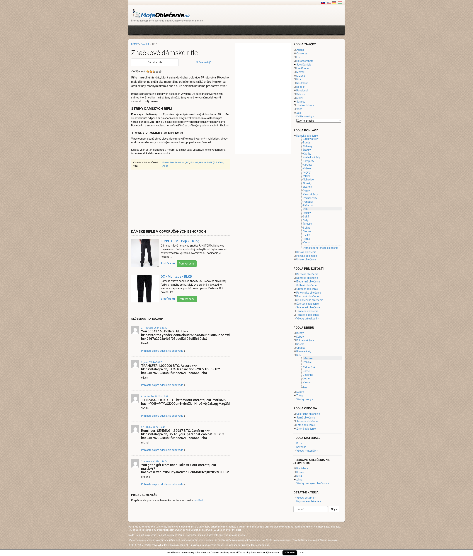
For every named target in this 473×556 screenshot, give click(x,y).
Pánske (307, 362)
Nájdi (334, 509)
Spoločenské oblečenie (309, 300)
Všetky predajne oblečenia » (312, 483)
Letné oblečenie (305, 425)
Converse (301, 53)
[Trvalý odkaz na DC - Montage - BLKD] (145, 290)
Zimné (307, 382)
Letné (306, 378)
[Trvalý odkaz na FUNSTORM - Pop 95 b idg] (145, 255)
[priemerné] (153, 71)
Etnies (165, 162)
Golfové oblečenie (306, 285)
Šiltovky (307, 224)
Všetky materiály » (307, 450)
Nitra (299, 476)
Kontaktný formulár (195, 535)
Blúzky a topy (311, 139)
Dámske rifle (155, 62)
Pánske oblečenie (306, 255)
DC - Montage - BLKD (176, 276)
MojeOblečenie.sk (144, 526)
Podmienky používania (218, 535)
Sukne (306, 227)
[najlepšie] (160, 71)
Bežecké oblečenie (307, 274)
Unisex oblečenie (306, 259)
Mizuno (300, 75)
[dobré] (157, 71)
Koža (299, 443)
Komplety (308, 161)
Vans (299, 109)
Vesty (306, 242)
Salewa (300, 94)
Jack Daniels (303, 64)
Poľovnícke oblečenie (308, 292)
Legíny (307, 172)
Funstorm (180, 162)
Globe (202, 162)
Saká (306, 216)
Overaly (307, 187)
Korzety (307, 164)
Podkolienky (310, 198)
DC (187, 162)
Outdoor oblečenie (307, 289)
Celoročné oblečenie (308, 414)
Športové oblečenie (307, 303)
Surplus (300, 101)
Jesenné (308, 375)
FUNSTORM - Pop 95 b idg (180, 241)
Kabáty (307, 153)
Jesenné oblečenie (307, 421)
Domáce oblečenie (307, 278)
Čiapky (307, 150)
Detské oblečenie (306, 252)
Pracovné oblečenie (307, 296)
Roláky (307, 213)
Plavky (307, 190)
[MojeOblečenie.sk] (160, 13)
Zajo (299, 112)
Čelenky (307, 146)
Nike (298, 79)
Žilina (299, 479)
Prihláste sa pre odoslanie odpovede (162, 350)
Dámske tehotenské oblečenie (320, 248)
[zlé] (150, 71)
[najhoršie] (147, 71)
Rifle (305, 209)
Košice (300, 472)
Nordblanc (302, 83)
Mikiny (306, 176)
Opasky (307, 183)
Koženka (301, 447)
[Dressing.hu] (340, 2)
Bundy (306, 142)
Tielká (306, 235)
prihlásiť (198, 500)
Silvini (299, 98)
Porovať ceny (186, 263)
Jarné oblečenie (305, 417)
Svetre (307, 231)
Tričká (306, 238)
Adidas (300, 49)
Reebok (300, 87)
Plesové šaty (310, 194)
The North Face (305, 105)
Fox (172, 162)
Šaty (305, 220)
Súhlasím (289, 552)
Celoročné (309, 367)
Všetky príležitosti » (307, 318)
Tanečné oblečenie (307, 311)
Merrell (300, 72)
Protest (194, 162)
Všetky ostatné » (306, 497)
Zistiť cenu (168, 263)
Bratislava (302, 468)
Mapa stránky (238, 535)
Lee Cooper (303, 68)
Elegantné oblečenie (308, 281)
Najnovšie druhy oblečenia (171, 535)
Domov (135, 44)
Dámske (145, 44)
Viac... (303, 552)
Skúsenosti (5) (204, 62)
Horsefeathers (304, 61)
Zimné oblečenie (306, 428)
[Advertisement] (198, 30)
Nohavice (308, 179)
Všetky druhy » (304, 399)
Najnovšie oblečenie (146, 535)
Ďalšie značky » (305, 116)
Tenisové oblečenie (307, 315)
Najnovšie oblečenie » (308, 501)
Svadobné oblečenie (308, 307)
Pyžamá (308, 205)
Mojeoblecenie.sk (179, 545)
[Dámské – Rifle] (329, 2)
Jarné (306, 371)
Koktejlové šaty (312, 157)
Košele (307, 168)
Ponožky (308, 201)
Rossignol (302, 90)
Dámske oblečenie (307, 135)
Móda (131, 535)
